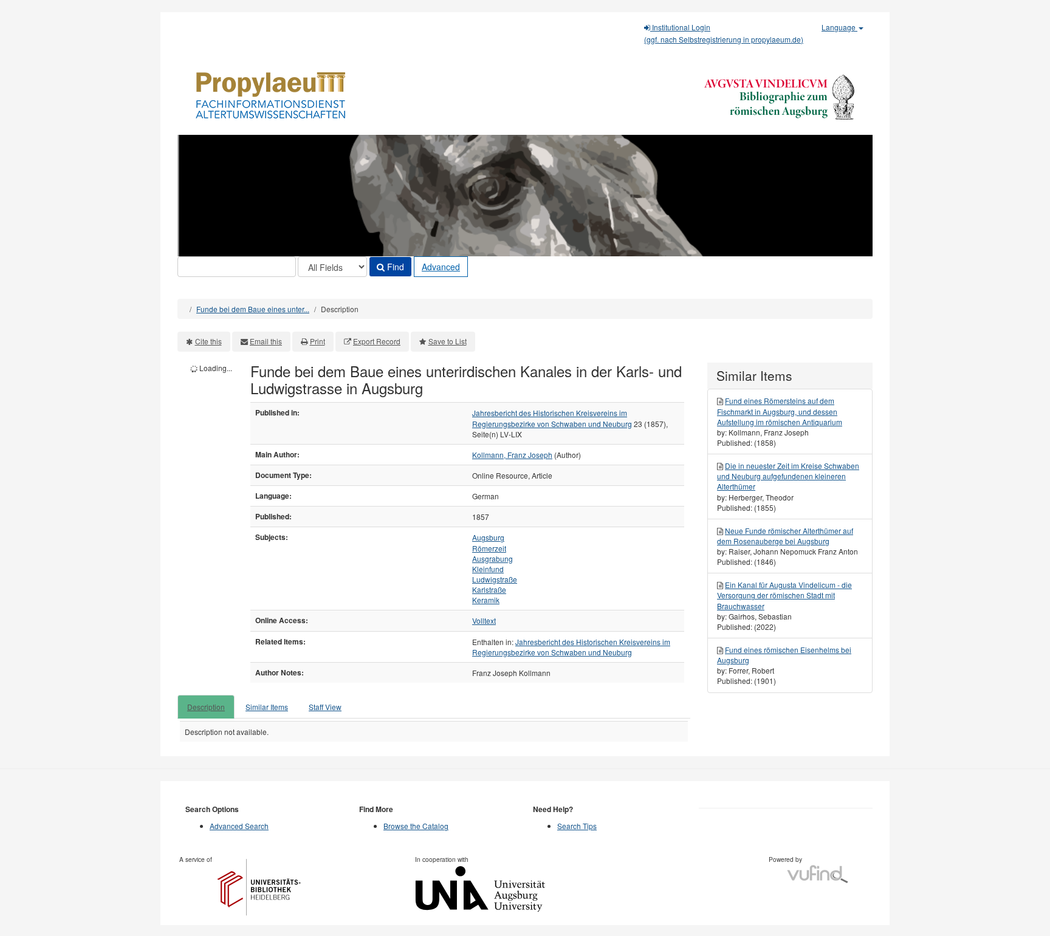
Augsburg (488, 537)
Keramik (485, 600)
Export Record (376, 341)
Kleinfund (488, 569)
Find (394, 267)
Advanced (441, 267)
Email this (266, 341)
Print (317, 341)
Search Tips (577, 826)
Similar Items (266, 707)
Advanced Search (239, 826)
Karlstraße (489, 589)
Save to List (447, 341)
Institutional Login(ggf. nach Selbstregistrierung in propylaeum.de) (723, 33)
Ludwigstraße (494, 579)
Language (839, 27)
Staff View (325, 707)
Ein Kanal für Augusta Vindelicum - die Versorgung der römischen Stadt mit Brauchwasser (784, 594)
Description (206, 707)
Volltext (484, 620)
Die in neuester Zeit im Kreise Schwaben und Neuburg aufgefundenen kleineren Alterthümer (788, 475)
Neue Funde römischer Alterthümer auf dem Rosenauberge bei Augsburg (785, 535)
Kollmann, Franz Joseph (512, 454)
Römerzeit (489, 548)
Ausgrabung (492, 558)
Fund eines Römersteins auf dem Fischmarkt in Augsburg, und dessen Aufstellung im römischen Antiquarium (779, 410)
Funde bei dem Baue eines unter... (252, 309)
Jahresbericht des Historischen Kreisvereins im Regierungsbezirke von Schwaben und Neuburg (552, 418)
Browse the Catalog (415, 826)
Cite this (208, 341)
